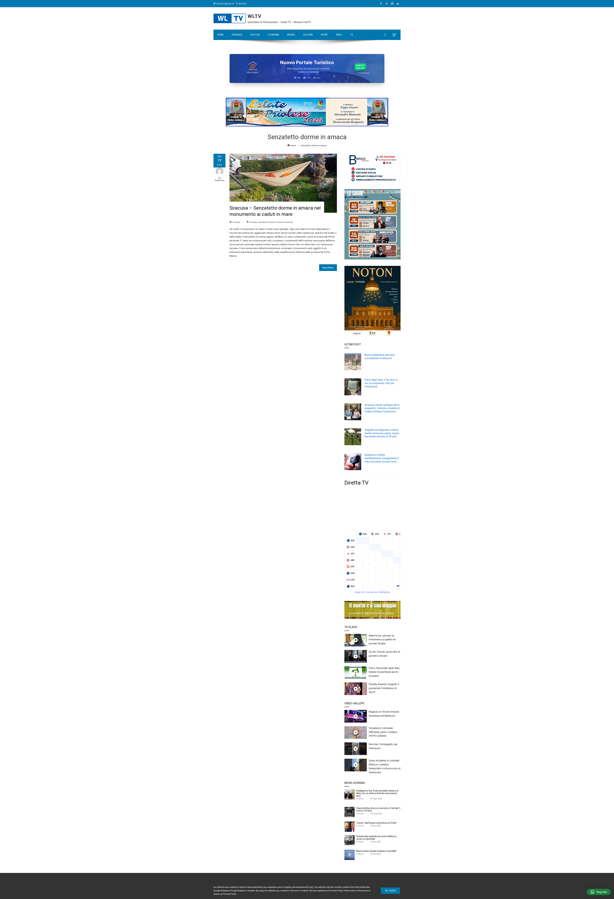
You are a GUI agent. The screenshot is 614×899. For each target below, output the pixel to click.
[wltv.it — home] (229, 18)
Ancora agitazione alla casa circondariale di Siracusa (379, 356)
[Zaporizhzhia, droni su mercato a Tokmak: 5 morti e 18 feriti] (349, 811)
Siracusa (289, 222)
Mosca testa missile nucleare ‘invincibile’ (376, 851)
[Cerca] (385, 34)
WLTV (254, 16)
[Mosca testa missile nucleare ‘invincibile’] (349, 854)
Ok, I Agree (390, 890)
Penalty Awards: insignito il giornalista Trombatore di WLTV (384, 688)
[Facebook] (381, 3)
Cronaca (236, 222)
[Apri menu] (394, 35)
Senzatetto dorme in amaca (271, 222)
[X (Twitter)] (386, 3)
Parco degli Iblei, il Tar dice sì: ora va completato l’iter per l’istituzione (381, 383)
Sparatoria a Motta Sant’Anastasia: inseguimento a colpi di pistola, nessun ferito (381, 458)
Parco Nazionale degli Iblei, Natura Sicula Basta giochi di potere (384, 672)
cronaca (253, 222)
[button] (599, 892)
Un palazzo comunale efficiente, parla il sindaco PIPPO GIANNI (383, 732)
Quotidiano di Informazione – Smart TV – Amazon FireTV (279, 22)
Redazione (219, 180)
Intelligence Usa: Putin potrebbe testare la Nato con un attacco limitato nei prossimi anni (377, 793)
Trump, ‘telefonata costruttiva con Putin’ (376, 823)
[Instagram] (392, 3)
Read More (328, 267)
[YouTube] (398, 3)
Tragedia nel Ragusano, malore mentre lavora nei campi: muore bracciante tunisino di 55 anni (381, 433)
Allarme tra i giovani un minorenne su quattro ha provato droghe (382, 639)
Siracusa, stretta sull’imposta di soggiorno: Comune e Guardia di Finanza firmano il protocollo (382, 408)
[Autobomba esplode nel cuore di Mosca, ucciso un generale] (349, 840)
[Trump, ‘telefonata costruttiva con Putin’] (349, 826)
